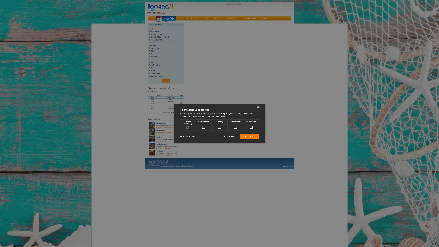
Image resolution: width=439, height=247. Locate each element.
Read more (220, 116)
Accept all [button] (250, 136)
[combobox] (258, 107)
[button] (187, 136)
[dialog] (219, 123)
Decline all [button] (229, 136)
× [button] (261, 107)
